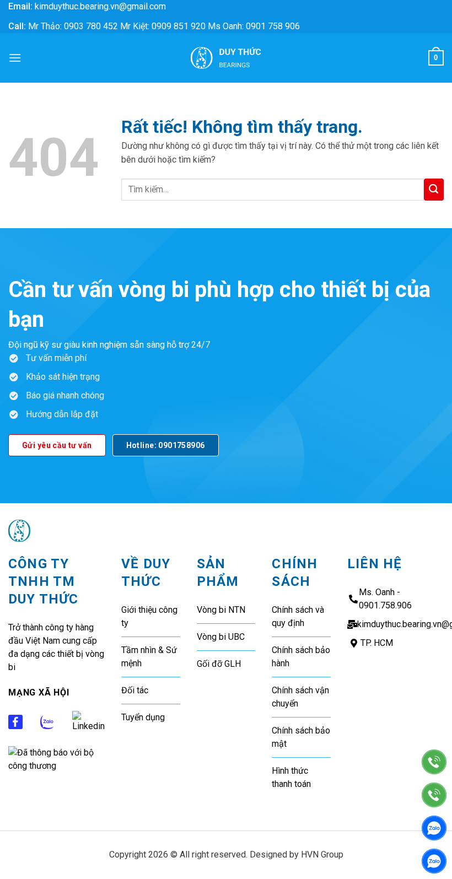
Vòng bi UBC (221, 637)
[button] (14, 57)
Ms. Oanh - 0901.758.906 (385, 599)
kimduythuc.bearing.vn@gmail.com (100, 6)
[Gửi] (434, 190)
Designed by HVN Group (296, 854)
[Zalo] (434, 828)
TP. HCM (376, 643)
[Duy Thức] (226, 58)
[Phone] (434, 761)
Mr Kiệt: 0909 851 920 (164, 26)
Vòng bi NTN (221, 610)
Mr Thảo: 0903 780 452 (73, 26)
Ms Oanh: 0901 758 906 (254, 26)
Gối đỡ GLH (219, 664)
